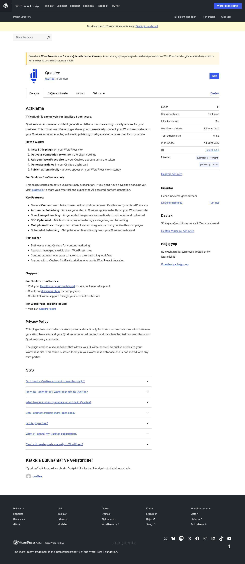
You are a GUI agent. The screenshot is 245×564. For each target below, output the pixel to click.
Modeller (63, 524)
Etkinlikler (151, 513)
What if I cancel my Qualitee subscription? (51, 433)
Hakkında (18, 508)
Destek (214, 93)
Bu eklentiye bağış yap (175, 264)
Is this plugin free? (37, 423)
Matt (194, 513)
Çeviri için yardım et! (147, 26)
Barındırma (19, 519)
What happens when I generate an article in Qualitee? (58, 402)
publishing (205, 164)
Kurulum (80, 93)
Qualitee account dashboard (57, 286)
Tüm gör (214, 202)
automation (202, 158)
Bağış (150, 519)
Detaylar (34, 93)
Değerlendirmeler (58, 93)
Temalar (62, 513)
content (214, 158)
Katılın (149, 508)
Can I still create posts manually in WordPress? (54, 444)
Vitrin (60, 508)
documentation (50, 291)
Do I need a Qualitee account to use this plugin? (55, 381)
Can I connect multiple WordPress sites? (50, 412)
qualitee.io (38, 189)
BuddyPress (199, 524)
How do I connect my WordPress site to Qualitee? (57, 391)
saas (215, 164)
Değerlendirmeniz (171, 202)
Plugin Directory (22, 16)
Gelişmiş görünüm (171, 174)
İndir (214, 75)
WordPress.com (201, 508)
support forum (47, 308)
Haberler (18, 513)
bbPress (197, 519)
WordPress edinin (227, 5)
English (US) (212, 150)
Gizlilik (16, 524)
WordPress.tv (111, 524)
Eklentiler (63, 519)
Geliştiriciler (108, 519)
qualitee (49, 78)
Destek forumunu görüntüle (177, 231)
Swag (150, 524)
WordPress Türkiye (54, 543)
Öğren (105, 508)
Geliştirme (99, 93)
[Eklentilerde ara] (48, 37)
